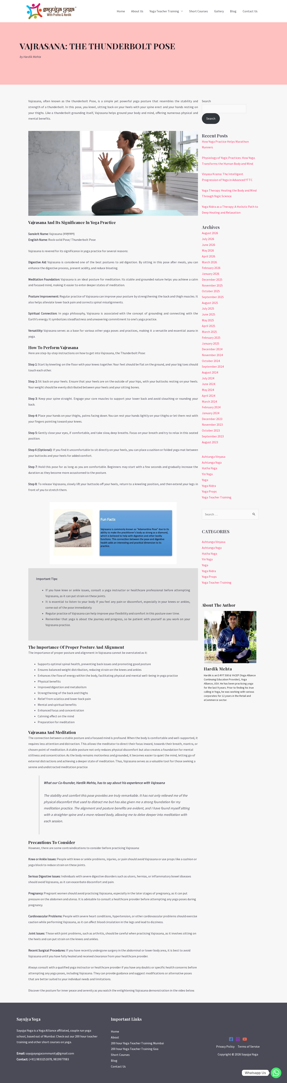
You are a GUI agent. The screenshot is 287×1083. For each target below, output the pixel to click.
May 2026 (208, 250)
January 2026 (210, 274)
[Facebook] (231, 1039)
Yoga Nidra (209, 486)
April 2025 (208, 326)
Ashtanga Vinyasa (213, 457)
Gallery (219, 11)
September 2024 (213, 366)
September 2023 (213, 436)
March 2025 (209, 332)
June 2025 (208, 314)
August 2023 (210, 442)
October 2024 (211, 361)
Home (121, 11)
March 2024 (209, 401)
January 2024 (210, 413)
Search (206, 101)
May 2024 (208, 390)
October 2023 (211, 430)
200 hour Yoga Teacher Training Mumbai (137, 1043)
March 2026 (209, 262)
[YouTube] (244, 1039)
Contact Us (250, 11)
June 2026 (208, 245)
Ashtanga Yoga (212, 462)
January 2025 (210, 343)
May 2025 (208, 320)
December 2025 (212, 279)
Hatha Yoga (209, 468)
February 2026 (211, 268)
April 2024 (208, 396)
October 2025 (211, 291)
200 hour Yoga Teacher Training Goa (134, 1049)
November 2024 (212, 355)
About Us (137, 11)
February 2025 (211, 338)
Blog (233, 11)
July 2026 (208, 239)
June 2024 (208, 384)
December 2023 (212, 419)
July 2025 (208, 308)
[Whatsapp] (276, 1073)
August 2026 (210, 233)
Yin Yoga (207, 474)
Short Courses (198, 11)
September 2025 (213, 297)
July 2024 (208, 378)
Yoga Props (209, 491)
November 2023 (212, 424)
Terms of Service (249, 1046)
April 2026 (208, 256)
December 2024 (212, 349)
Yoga (205, 480)
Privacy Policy (225, 1046)
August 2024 (210, 372)
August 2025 (210, 303)
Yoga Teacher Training (164, 11)
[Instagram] (238, 1039)
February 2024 (211, 407)
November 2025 (212, 285)
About (115, 1037)
